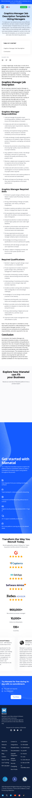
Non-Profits (14, 769)
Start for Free (5, 760)
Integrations (14, 744)
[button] (8, 7)
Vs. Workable (24, 744)
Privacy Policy (26, 787)
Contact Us (14, 741)
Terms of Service (7, 788)
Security (13, 763)
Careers (4, 756)
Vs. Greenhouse (25, 747)
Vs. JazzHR (23, 750)
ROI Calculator (6, 766)
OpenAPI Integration (14, 754)
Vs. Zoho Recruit (25, 760)
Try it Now (16, 697)
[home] (2, 7)
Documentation (15, 750)
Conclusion (7, 51)
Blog (3, 753)
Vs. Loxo (23, 756)
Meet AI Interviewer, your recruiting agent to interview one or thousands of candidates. (16, 2)
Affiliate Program (13, 759)
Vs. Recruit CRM (25, 762)
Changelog (14, 766)
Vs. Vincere (24, 753)
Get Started (23, 7)
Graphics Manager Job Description (14, 48)
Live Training (5, 762)
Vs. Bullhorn (24, 741)
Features (4, 744)
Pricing (4, 747)
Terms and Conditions (19, 788)
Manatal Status (15, 747)
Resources (4, 750)
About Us (4, 741)
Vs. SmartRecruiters (25, 766)
